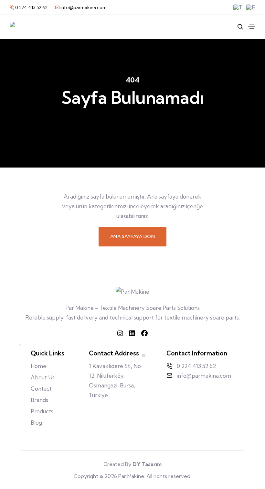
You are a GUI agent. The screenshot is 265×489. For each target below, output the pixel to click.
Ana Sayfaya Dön (132, 236)
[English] (250, 7)
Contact (41, 388)
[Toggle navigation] (251, 27)
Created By (132, 464)
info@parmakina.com (83, 7)
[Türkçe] (237, 7)
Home (38, 366)
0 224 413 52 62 (31, 7)
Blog (36, 422)
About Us (43, 377)
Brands (39, 400)
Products (42, 411)
